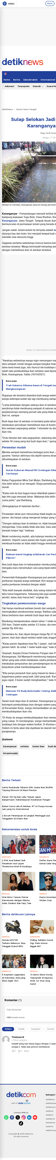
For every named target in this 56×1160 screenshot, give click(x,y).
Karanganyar (9, 221)
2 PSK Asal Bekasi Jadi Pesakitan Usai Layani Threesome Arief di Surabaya (17, 863)
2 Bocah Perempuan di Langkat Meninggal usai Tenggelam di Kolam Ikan (26, 817)
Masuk (50, 3)
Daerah (37, 86)
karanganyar (10, 746)
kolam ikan (38, 746)
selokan (24, 746)
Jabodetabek (30, 79)
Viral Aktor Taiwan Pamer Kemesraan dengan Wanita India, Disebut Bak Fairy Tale (16, 900)
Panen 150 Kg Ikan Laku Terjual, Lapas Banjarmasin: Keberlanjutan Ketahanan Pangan (26, 798)
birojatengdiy (10, 753)
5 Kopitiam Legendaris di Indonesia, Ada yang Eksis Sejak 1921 (13, 977)
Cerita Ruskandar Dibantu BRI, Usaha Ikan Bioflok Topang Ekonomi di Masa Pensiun (27, 788)
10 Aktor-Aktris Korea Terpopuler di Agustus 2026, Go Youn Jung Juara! (41, 979)
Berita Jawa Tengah (26, 109)
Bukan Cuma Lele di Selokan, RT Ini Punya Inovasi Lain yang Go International (27, 807)
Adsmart (9, 86)
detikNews (7, 109)
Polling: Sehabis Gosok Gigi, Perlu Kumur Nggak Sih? (41, 943)
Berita (16, 79)
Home (7, 79)
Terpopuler (23, 86)
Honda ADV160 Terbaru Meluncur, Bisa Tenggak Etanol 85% (13, 943)
